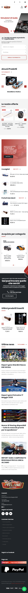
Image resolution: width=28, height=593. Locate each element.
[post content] (7, 114)
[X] (19, 2)
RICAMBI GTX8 (12, 210)
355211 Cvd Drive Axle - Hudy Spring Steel (7, 328)
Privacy (22, 583)
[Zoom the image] (12, 480)
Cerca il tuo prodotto (14, 57)
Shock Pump (18, 219)
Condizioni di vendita (7, 530)
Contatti (4, 544)
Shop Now (8, 156)
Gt (19, 122)
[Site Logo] (7, 7)
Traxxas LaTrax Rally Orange (20, 256)
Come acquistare (6, 521)
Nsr (10, 173)
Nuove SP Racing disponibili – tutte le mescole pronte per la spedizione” (13, 427)
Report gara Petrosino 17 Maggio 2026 (12, 396)
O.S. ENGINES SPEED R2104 (16, 183)
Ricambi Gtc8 (12, 190)
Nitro (18, 181)
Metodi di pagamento (7, 524)
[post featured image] (14, 82)
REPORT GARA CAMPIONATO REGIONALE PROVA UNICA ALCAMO (13, 460)
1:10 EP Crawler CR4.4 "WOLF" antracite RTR (7, 257)
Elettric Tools (12, 219)
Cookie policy (5, 541)
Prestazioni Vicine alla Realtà (8, 21)
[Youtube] (25, 2)
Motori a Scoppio (13, 181)
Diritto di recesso (6, 533)
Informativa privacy (7, 538)
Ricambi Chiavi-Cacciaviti (7, 122)
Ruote (21, 122)
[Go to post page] (14, 355)
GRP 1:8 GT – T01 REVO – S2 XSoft (20, 124)
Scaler (7, 254)
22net (12, 583)
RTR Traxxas (20, 254)
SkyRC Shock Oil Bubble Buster (18, 220)
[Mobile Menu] (2, 7)
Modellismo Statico (14, 92)
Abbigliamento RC (13, 201)
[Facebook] (14, 2)
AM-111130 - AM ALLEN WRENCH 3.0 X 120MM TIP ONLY (7, 125)
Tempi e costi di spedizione (8, 527)
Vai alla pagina (9, 296)
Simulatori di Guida (9, 18)
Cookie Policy (17, 583)
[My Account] (22, 7)
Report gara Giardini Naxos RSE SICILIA (13, 366)
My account (5, 536)
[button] (25, 86)
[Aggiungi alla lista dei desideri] (11, 110)
